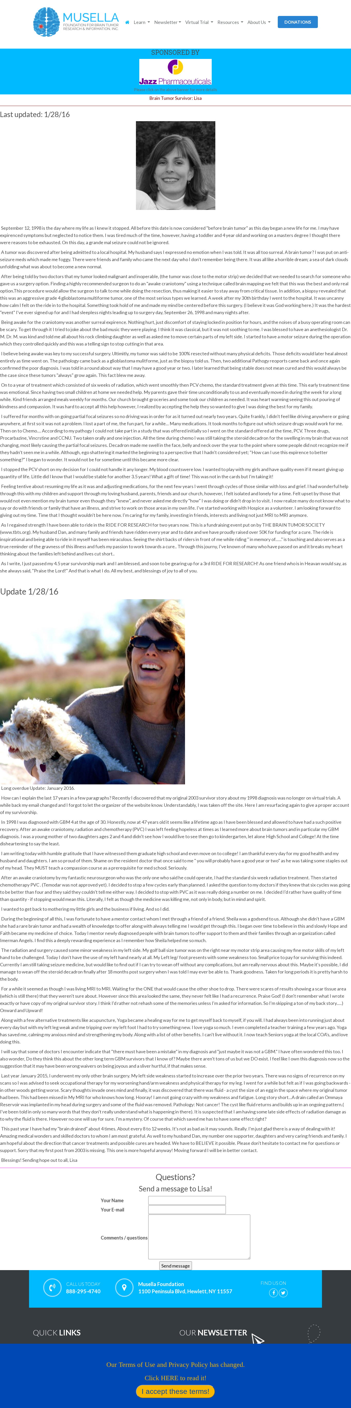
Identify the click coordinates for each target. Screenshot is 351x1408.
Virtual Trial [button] (197, 22)
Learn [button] (140, 22)
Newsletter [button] (166, 22)
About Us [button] (257, 22)
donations (297, 22)
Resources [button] (228, 22)
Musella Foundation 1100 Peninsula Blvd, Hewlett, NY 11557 (185, 1287)
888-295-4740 (83, 1287)
